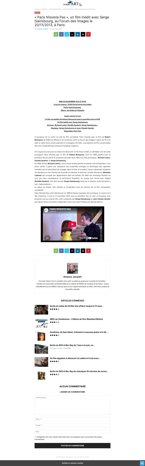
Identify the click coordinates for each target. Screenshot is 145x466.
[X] (66, 34)
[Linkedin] (77, 34)
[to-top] (142, 462)
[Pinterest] (88, 34)
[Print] (83, 34)
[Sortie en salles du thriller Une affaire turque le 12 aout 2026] (41, 310)
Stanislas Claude (56, 348)
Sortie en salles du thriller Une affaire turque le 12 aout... (76, 306)
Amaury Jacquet (42, 29)
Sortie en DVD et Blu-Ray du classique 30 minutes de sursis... (79, 371)
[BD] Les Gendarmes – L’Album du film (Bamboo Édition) (76, 319)
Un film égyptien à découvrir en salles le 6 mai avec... (75, 358)
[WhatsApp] (56, 34)
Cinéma (44, 9)
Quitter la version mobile (72, 463)
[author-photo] (72, 274)
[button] (38, 3)
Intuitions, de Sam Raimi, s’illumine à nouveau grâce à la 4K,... (79, 332)
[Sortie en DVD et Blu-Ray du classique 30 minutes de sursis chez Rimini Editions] (41, 375)
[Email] (72, 34)
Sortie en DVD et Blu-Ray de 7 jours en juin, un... (72, 345)
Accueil (37, 9)
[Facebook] (61, 34)
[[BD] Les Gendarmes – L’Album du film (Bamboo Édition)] (41, 323)
